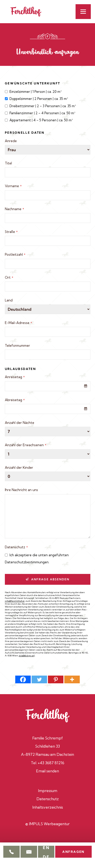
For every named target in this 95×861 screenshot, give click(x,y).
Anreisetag (15, 377)
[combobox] (47, 386)
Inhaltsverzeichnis (47, 807)
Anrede (11, 141)
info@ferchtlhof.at (15, 601)
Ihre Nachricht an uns (21, 490)
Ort (9, 277)
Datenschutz (16, 547)
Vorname (13, 186)
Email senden (47, 771)
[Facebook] (23, 679)
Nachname (14, 209)
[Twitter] (39, 679)
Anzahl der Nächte (19, 423)
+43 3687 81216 (51, 762)
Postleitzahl (15, 254)
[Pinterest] (55, 679)
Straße (11, 232)
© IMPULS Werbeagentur (47, 823)
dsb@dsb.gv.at (26, 655)
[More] (72, 679)
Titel (8, 163)
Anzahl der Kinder (19, 467)
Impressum (47, 790)
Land (9, 300)
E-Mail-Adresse (18, 323)
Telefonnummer (17, 345)
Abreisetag (15, 400)
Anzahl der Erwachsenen (25, 445)
